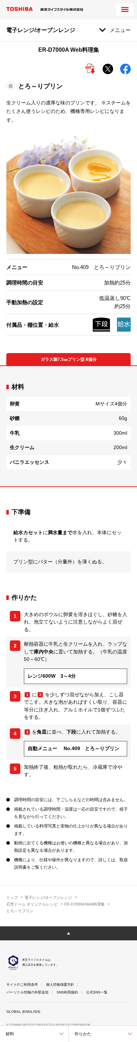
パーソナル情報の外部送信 (27, 992)
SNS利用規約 (67, 992)
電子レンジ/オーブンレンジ (48, 897)
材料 (10, 1033)
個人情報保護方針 (60, 984)
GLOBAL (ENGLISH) (23, 1012)
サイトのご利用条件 (22, 984)
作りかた (82, 1033)
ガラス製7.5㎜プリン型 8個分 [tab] (69, 359)
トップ (12, 897)
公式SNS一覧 (96, 992)
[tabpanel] (68, 426)
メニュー (120, 30)
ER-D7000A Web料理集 (84, 904)
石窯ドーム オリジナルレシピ (32, 904)
